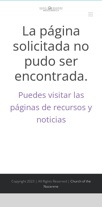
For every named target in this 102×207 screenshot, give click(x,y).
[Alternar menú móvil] (91, 14)
